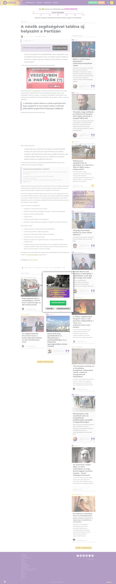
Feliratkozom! (58, 302)
